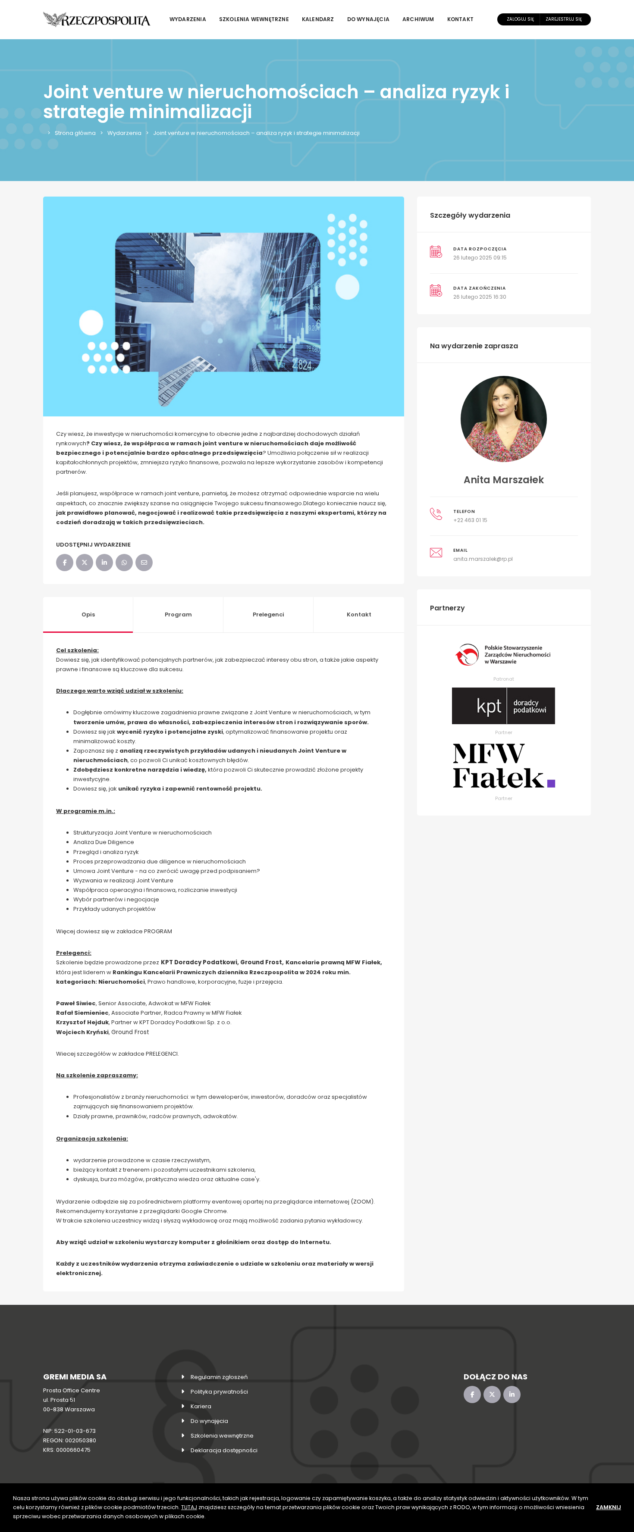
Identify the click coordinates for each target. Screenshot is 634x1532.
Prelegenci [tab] (268, 614)
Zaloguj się (520, 19)
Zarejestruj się (564, 19)
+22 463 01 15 (470, 520)
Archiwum (418, 19)
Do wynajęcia (368, 19)
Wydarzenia (187, 19)
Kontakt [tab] (359, 614)
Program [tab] (178, 614)
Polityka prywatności (219, 1392)
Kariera (201, 1406)
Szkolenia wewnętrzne (254, 19)
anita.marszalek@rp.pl (483, 559)
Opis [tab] (88, 614)
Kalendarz (318, 19)
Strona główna (75, 133)
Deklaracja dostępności (224, 1450)
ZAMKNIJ (608, 1507)
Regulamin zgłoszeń (219, 1377)
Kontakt (460, 19)
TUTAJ (189, 1507)
